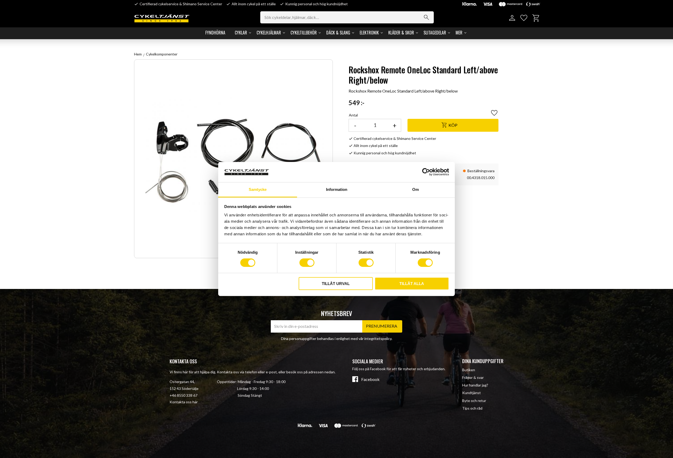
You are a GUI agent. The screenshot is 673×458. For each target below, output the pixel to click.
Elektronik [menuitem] (369, 32)
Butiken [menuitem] (468, 370)
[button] (523, 18)
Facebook (370, 379)
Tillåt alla (411, 283)
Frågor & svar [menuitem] (473, 377)
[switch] (306, 262)
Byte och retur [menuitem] (474, 400)
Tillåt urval (336, 283)
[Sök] (426, 17)
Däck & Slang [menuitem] (338, 32)
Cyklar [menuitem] (241, 32)
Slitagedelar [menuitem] (435, 32)
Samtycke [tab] (258, 189)
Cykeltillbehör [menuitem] (303, 32)
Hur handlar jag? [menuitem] (475, 385)
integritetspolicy (377, 338)
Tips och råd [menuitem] (472, 408)
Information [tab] (336, 189)
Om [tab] (415, 189)
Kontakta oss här (184, 402)
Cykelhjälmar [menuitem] (269, 32)
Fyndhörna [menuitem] (215, 32)
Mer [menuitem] (459, 32)
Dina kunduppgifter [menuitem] (482, 361)
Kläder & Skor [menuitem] (401, 32)
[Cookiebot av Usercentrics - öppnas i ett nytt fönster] (426, 172)
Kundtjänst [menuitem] (471, 392)
